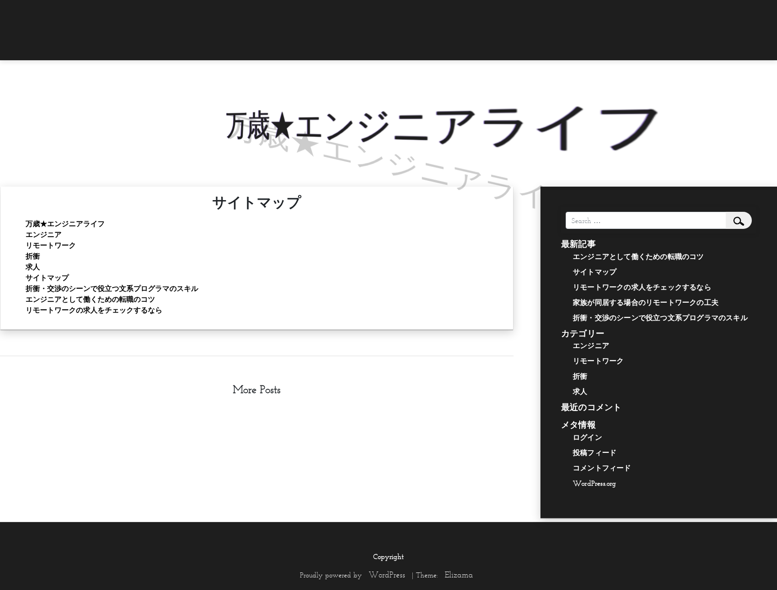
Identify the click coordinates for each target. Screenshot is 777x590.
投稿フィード (594, 452)
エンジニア (44, 234)
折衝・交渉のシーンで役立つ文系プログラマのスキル (112, 288)
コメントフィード (602, 467)
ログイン (587, 437)
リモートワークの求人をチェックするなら (94, 309)
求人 (33, 266)
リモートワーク (51, 245)
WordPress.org (594, 482)
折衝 (33, 255)
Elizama (459, 575)
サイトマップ (47, 277)
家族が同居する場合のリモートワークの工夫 (646, 302)
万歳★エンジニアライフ (65, 223)
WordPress (387, 575)
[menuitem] (620, 12)
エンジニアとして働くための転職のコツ (90, 299)
